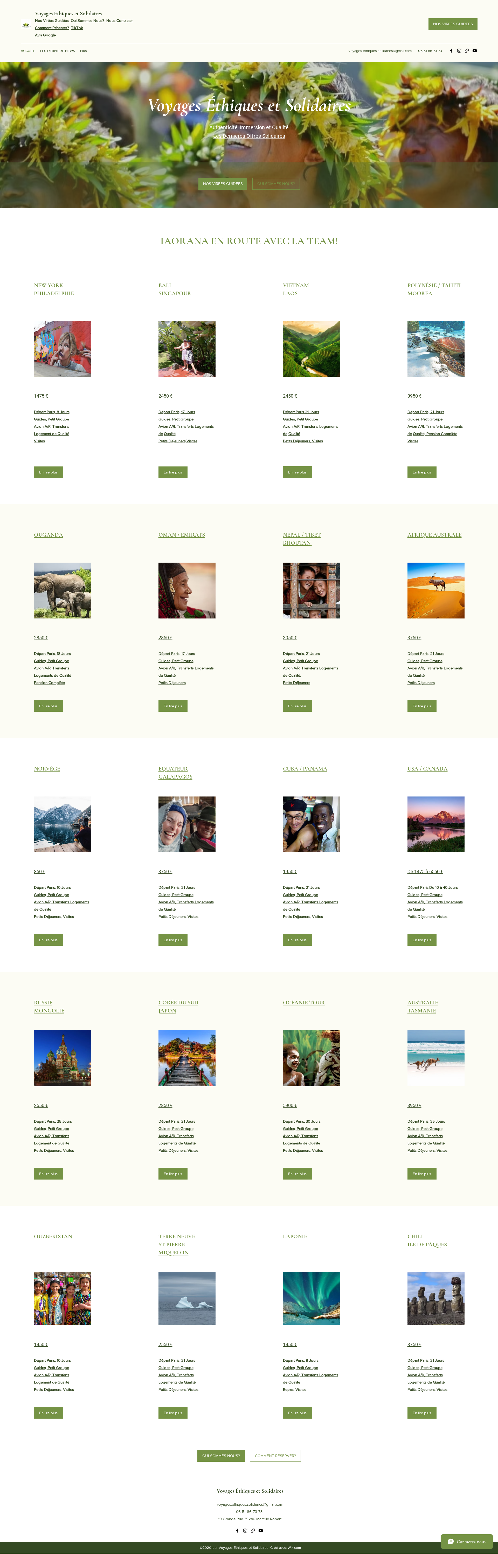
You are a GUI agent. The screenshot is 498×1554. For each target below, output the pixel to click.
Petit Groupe (58, 1128)
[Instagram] (459, 50)
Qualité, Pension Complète (435, 433)
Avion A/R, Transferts (51, 1136)
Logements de (170, 1143)
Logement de (46, 1143)
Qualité (170, 433)
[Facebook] (451, 50)
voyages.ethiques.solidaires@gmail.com (380, 51)
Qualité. (294, 675)
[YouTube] (474, 50)
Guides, (40, 1128)
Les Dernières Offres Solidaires (249, 136)
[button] (62, 349)
